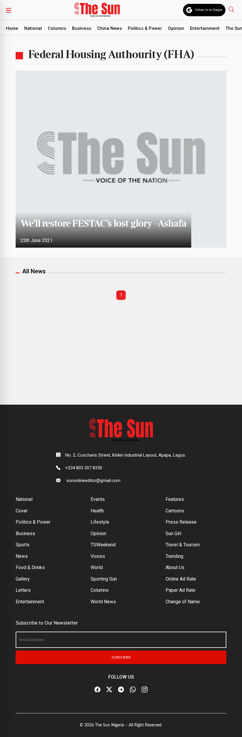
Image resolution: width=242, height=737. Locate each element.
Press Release (181, 522)
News (22, 556)
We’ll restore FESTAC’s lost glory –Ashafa (103, 224)
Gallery (23, 579)
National (33, 28)
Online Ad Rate (181, 579)
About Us (175, 567)
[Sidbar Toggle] (8, 10)
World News (103, 601)
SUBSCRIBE (121, 657)
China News (109, 28)
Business (81, 28)
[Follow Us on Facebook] (97, 689)
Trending (174, 556)
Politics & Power (145, 28)
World (97, 567)
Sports (23, 545)
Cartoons (175, 511)
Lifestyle (100, 522)
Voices (98, 556)
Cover (22, 511)
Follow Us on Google (208, 10)
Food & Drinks (30, 567)
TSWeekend (103, 545)
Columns (57, 28)
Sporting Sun (104, 579)
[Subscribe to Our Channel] (121, 689)
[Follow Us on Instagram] (145, 689)
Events (98, 499)
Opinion (176, 28)
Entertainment (205, 28)
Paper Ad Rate (180, 590)
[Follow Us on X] (109, 689)
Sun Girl (173, 533)
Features (175, 499)
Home (12, 28)
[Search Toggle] (232, 9)
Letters (23, 590)
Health (97, 511)
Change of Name (183, 601)
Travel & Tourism (183, 545)
